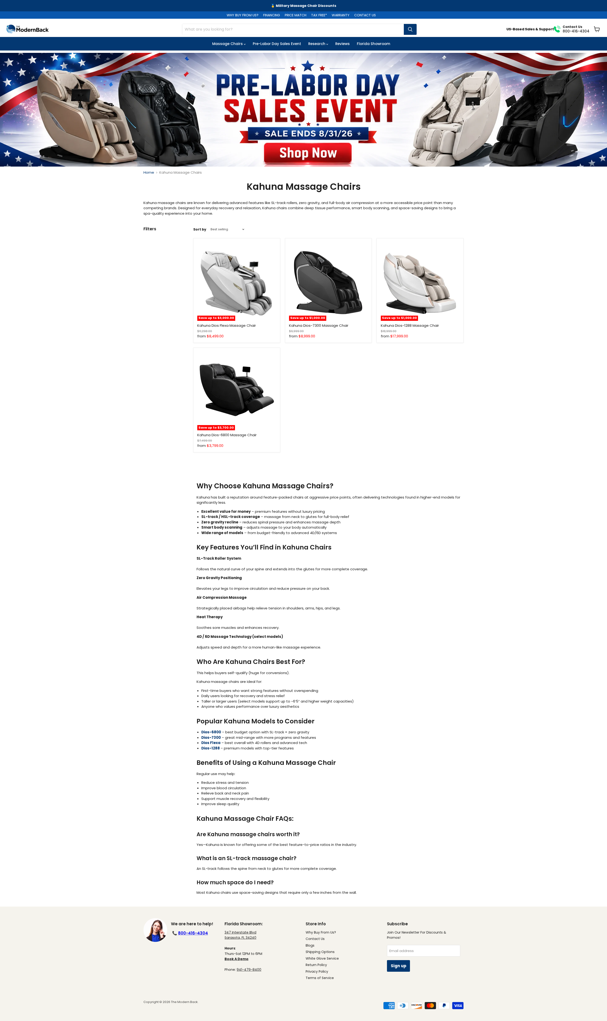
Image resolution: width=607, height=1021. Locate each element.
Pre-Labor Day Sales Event (277, 43)
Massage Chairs (228, 43)
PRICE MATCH (295, 15)
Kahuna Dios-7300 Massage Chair (318, 325)
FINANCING (271, 15)
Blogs (310, 945)
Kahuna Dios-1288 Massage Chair (410, 325)
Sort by (199, 229)
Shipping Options (320, 951)
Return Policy (316, 964)
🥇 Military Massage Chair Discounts (303, 5)
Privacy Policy (317, 971)
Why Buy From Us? (321, 932)
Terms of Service (320, 978)
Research (317, 43)
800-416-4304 (193, 933)
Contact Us (315, 938)
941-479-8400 (249, 969)
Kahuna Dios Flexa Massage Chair (226, 325)
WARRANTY (340, 15)
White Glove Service (322, 958)
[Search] (410, 29)
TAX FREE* (319, 15)
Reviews (342, 43)
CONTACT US (365, 15)
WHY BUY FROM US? (242, 15)
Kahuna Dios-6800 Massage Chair (227, 434)
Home (148, 172)
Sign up (398, 966)
